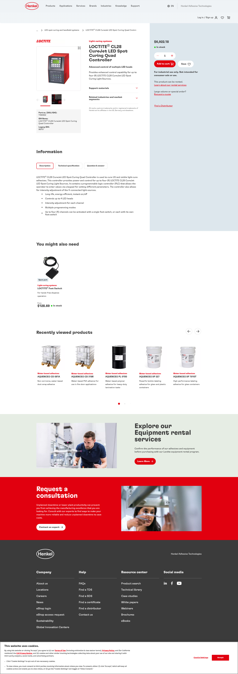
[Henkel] (45, 554)
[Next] (196, 331)
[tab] (44, 166)
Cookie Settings (201, 658)
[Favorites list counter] (222, 17)
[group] (58, 76)
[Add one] (171, 55)
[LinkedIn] (165, 583)
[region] (119, 658)
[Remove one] (158, 55)
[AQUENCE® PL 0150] (119, 370)
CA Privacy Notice (24, 653)
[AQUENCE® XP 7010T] (187, 370)
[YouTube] (179, 583)
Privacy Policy (108, 651)
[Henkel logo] (32, 6)
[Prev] (187, 331)
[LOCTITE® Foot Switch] (51, 283)
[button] (163, 106)
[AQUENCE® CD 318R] (85, 370)
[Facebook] (172, 583)
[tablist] (119, 404)
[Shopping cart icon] (228, 17)
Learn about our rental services (170, 85)
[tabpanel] (87, 194)
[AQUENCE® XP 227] (153, 370)
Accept (220, 658)
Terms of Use (60, 651)
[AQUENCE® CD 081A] (51, 370)
